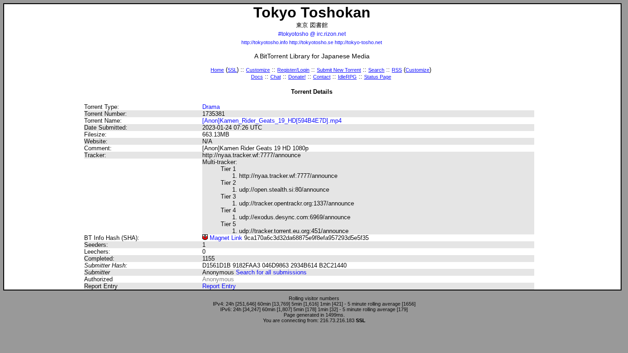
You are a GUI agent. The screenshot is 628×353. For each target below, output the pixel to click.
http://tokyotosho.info (264, 42)
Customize (258, 70)
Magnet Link (225, 237)
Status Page (377, 77)
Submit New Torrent (339, 70)
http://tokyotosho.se (311, 42)
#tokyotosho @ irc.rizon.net (312, 34)
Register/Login (293, 70)
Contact (322, 77)
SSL (232, 70)
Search (376, 70)
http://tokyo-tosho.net (358, 42)
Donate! (297, 77)
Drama (211, 106)
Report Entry (219, 286)
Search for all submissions (271, 272)
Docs (257, 77)
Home (217, 70)
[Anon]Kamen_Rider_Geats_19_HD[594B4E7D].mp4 (272, 120)
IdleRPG (347, 77)
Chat (275, 77)
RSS (397, 70)
